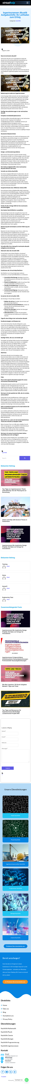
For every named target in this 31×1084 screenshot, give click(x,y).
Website (4, 742)
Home (4, 575)
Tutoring (4, 564)
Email (4, 737)
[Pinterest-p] (2, 1072)
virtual (9, 2)
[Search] (24, 458)
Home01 (4, 586)
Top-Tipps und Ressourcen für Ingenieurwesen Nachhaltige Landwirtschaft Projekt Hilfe (11, 711)
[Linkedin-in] (11, 1072)
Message (5, 748)
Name (4, 731)
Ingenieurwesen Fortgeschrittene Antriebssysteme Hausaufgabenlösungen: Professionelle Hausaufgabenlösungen (15, 659)
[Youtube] (7, 1072)
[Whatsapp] (27, 1080)
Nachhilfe (18, 21)
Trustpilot (3, 1076)
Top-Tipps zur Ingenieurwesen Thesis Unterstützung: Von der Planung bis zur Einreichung (14, 490)
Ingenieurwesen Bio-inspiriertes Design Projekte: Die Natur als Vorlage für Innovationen (14, 547)
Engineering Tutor (7, 597)
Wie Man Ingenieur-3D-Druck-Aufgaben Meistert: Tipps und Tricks (14, 685)
